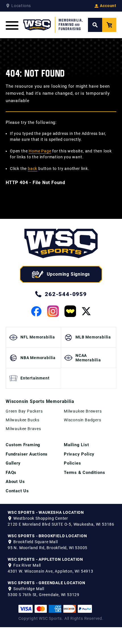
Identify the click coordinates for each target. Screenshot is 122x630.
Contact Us (17, 490)
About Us (15, 481)
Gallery (13, 463)
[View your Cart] (109, 25)
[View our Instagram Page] (53, 311)
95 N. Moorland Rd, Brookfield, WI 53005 (47, 547)
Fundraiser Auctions (27, 454)
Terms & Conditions (84, 472)
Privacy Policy (79, 454)
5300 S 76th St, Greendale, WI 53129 (43, 594)
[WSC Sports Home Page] (53, 25)
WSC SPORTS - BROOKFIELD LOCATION (47, 536)
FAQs (11, 472)
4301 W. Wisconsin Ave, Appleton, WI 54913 (50, 571)
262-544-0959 (66, 294)
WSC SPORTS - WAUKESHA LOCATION (46, 512)
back (32, 168)
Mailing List (76, 444)
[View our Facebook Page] (36, 311)
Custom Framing (23, 444)
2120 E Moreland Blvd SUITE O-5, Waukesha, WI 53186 (61, 524)
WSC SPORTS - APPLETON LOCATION (45, 559)
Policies (72, 463)
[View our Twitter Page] (86, 311)
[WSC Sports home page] (61, 244)
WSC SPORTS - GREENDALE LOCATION (46, 583)
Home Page (40, 151)
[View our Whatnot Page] (70, 311)
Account (108, 5)
